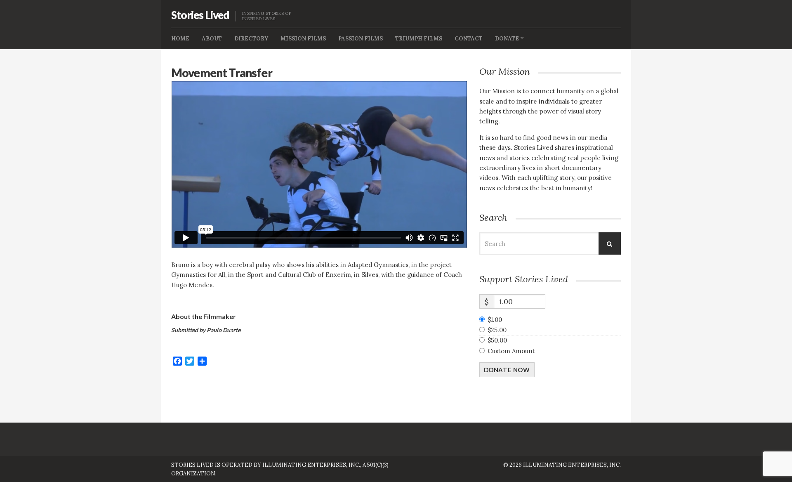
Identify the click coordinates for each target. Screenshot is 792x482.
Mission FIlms (303, 38)
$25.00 (497, 330)
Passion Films (360, 38)
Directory (251, 38)
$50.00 (497, 340)
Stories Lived (200, 14)
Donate (507, 38)
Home (180, 38)
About (212, 38)
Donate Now (507, 369)
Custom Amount (511, 351)
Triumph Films (418, 38)
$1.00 (495, 320)
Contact (469, 38)
